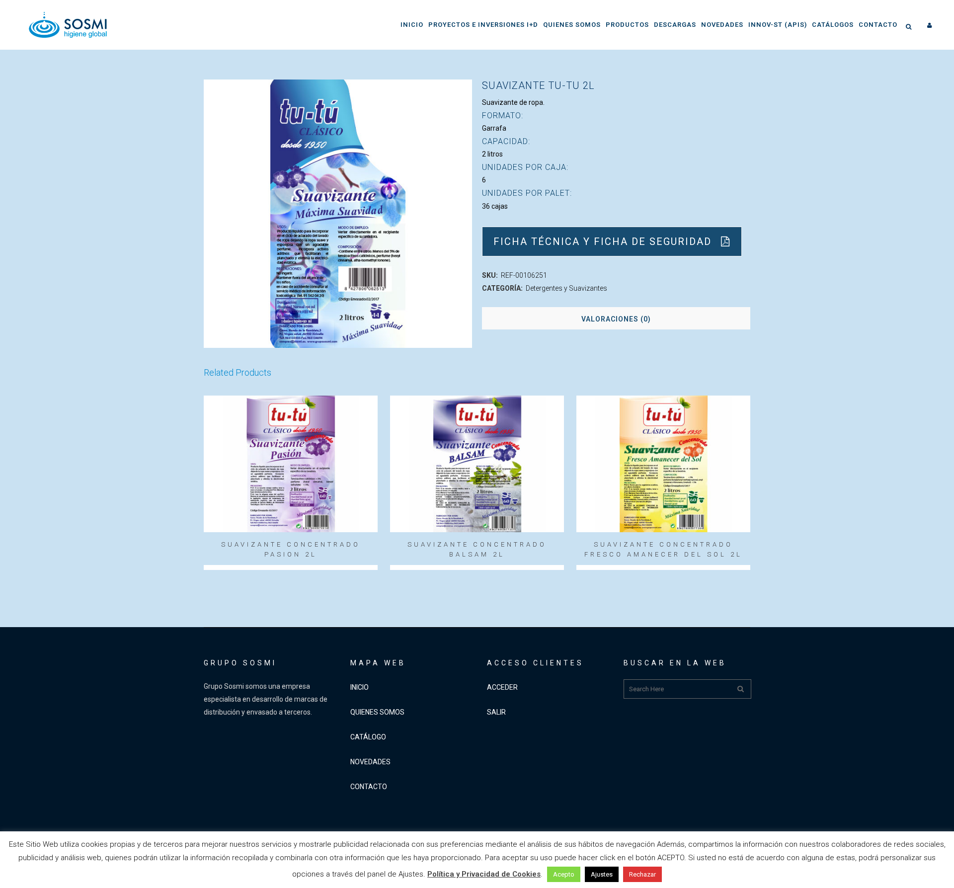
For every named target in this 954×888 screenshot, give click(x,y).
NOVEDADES (370, 762)
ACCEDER (502, 687)
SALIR (496, 712)
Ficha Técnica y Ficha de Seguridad (602, 241)
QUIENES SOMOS (377, 712)
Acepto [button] (563, 874)
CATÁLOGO (368, 737)
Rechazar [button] (642, 874)
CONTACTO (368, 787)
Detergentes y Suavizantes (566, 288)
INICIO (359, 687)
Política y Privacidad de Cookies (484, 874)
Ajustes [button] (602, 874)
